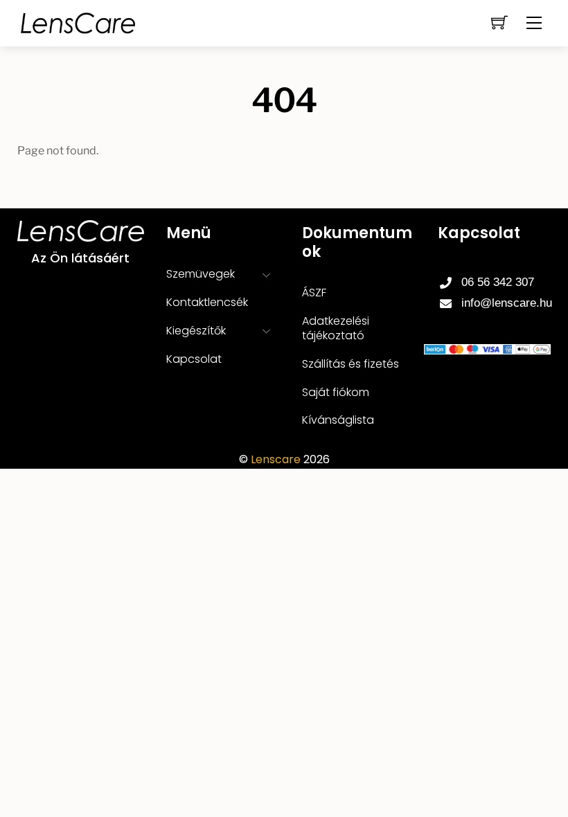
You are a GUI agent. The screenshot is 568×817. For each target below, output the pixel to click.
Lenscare (276, 459)
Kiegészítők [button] (196, 331)
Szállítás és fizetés (350, 364)
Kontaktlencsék (207, 302)
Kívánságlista (338, 420)
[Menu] (534, 22)
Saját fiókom (335, 392)
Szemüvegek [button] (200, 274)
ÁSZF (314, 292)
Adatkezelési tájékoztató (335, 328)
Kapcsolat (194, 359)
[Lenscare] (78, 21)
